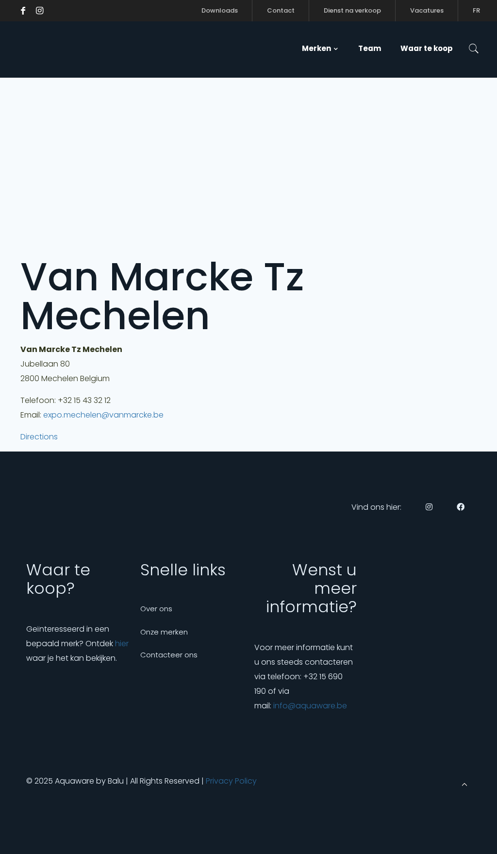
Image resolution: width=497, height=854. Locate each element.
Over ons (156, 608)
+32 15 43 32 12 (84, 400)
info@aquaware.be (310, 705)
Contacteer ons (169, 655)
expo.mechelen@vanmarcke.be (103, 414)
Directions (39, 436)
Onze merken (164, 632)
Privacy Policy (231, 781)
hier (122, 643)
